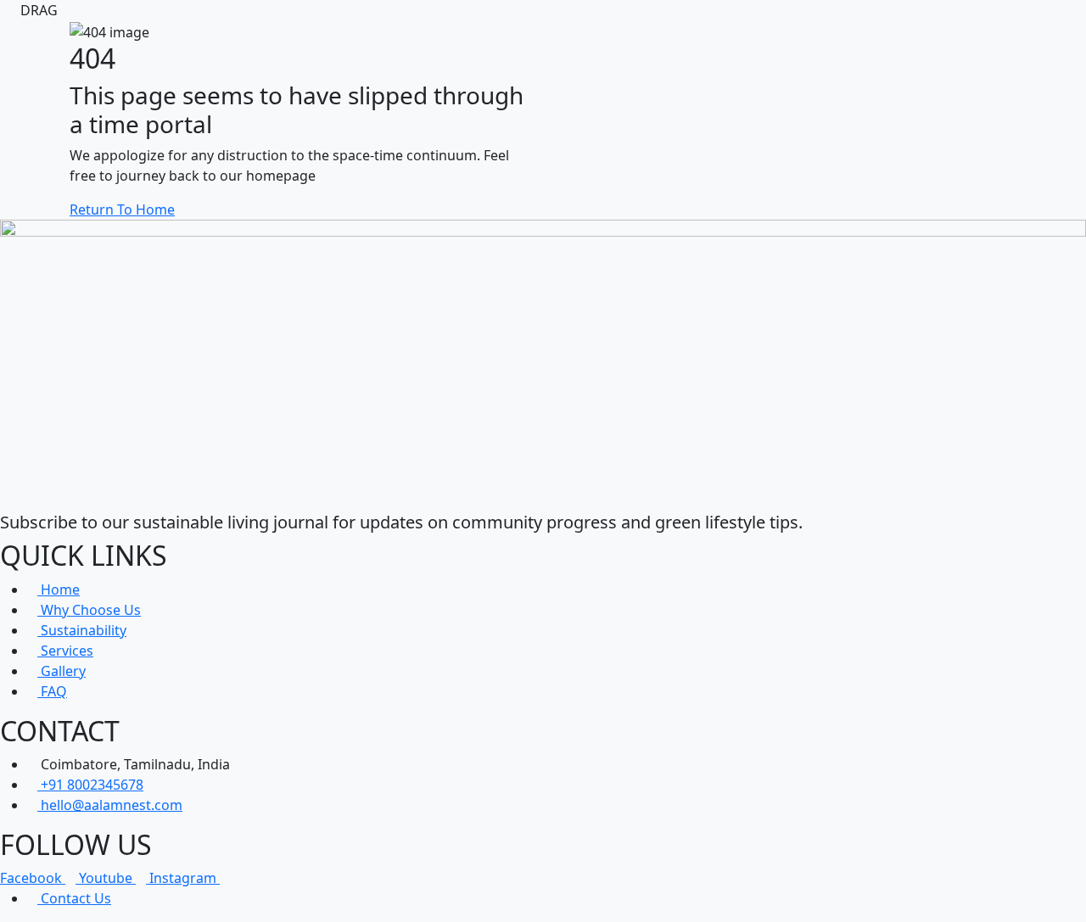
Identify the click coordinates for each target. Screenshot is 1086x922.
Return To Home (122, 209)
